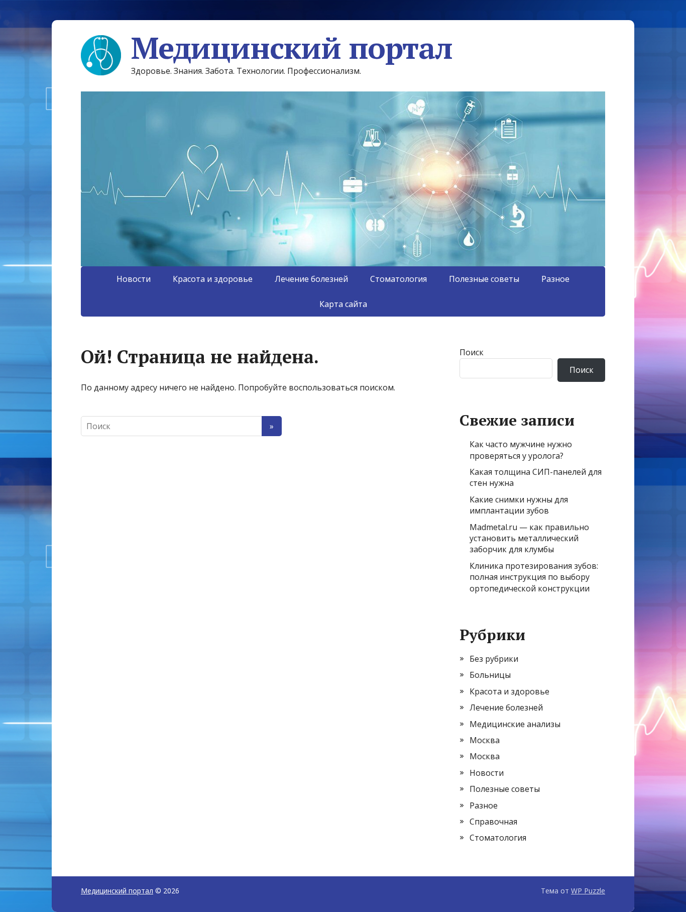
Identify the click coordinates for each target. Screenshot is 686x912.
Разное (555, 278)
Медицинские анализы (515, 724)
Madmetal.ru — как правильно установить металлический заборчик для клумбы (529, 538)
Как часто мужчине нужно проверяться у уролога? (521, 450)
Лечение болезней (311, 278)
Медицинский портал (291, 47)
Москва (485, 740)
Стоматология (398, 278)
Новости (134, 278)
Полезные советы (484, 278)
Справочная (493, 821)
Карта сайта (343, 304)
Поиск (472, 352)
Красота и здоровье (213, 278)
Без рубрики (494, 658)
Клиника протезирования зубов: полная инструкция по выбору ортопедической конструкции (534, 577)
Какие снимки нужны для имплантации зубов (519, 505)
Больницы (490, 674)
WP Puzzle (588, 890)
